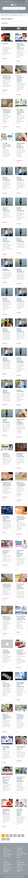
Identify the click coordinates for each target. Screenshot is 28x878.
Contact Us (6, 852)
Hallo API (19, 855)
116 (3, 839)
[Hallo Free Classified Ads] (14, 5)
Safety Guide (20, 852)
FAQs (18, 857)
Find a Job (19, 868)
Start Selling (6, 862)
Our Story (5, 848)
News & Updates (7, 850)
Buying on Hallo (20, 862)
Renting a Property (21, 864)
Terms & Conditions (8, 854)
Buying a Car (20, 866)
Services (6, 15)
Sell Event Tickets (7, 868)
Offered (21, 15)
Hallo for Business (7, 864)
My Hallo (20, 1)
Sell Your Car (6, 866)
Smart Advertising (21, 853)
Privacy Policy (6, 856)
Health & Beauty (14, 15)
